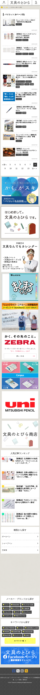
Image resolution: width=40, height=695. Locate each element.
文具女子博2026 (9, 628)
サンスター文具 (28, 605)
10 (11, 168)
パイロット (18, 24)
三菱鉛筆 (26, 608)
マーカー (31, 53)
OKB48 (6, 631)
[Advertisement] (20, 575)
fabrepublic (16, 605)
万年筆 (31, 84)
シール (20, 628)
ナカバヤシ (7, 612)
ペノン (6, 605)
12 (22, 168)
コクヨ (6, 608)
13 (28, 168)
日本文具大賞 (28, 631)
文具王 (27, 635)
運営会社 (25, 679)
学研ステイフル (20, 616)
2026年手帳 (16, 631)
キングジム (27, 612)
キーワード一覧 (19, 641)
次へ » (34, 168)
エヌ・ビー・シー (20, 81)
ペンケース (25, 154)
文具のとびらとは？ (5, 677)
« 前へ (4, 165)
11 (16, 168)
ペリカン (27, 84)
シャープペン (7, 543)
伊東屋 (17, 86)
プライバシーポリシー (16, 677)
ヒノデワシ (16, 608)
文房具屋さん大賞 (32, 628)
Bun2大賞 (7, 635)
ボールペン (25, 40)
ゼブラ (17, 612)
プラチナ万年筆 (20, 84)
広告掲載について (27, 677)
